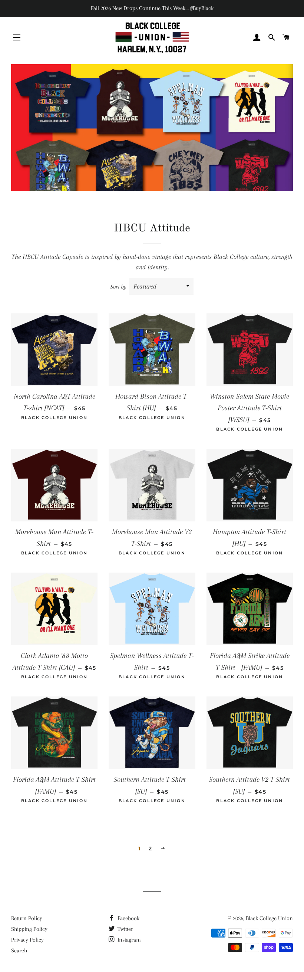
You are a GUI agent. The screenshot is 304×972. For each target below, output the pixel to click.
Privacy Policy (27, 939)
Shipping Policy (29, 929)
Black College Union (269, 918)
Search (19, 950)
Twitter (124, 929)
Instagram (128, 939)
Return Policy (26, 918)
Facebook (127, 918)
